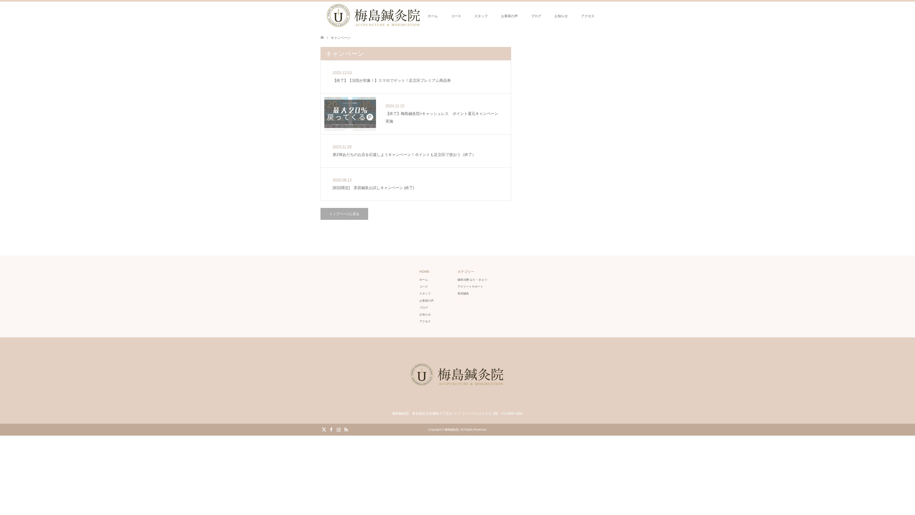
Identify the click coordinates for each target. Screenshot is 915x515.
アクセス (588, 16)
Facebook (331, 429)
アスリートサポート (470, 286)
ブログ (536, 16)
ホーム (433, 16)
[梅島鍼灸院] (457, 403)
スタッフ (481, 16)
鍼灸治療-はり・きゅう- (473, 279)
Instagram (338, 429)
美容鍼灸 (463, 293)
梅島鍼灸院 (452, 429)
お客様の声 (509, 16)
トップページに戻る (344, 214)
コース (456, 16)
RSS (346, 429)
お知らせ (561, 16)
